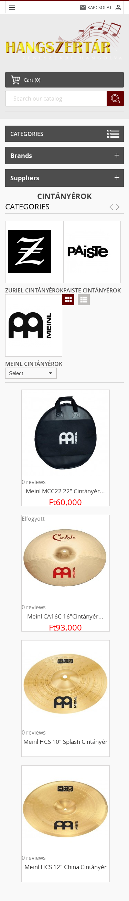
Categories (26, 134)
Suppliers (65, 177)
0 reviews (34, 482)
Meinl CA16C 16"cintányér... (65, 616)
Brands (65, 155)
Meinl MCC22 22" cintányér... (65, 491)
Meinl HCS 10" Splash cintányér (65, 742)
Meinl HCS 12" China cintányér (65, 867)
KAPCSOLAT (99, 7)
